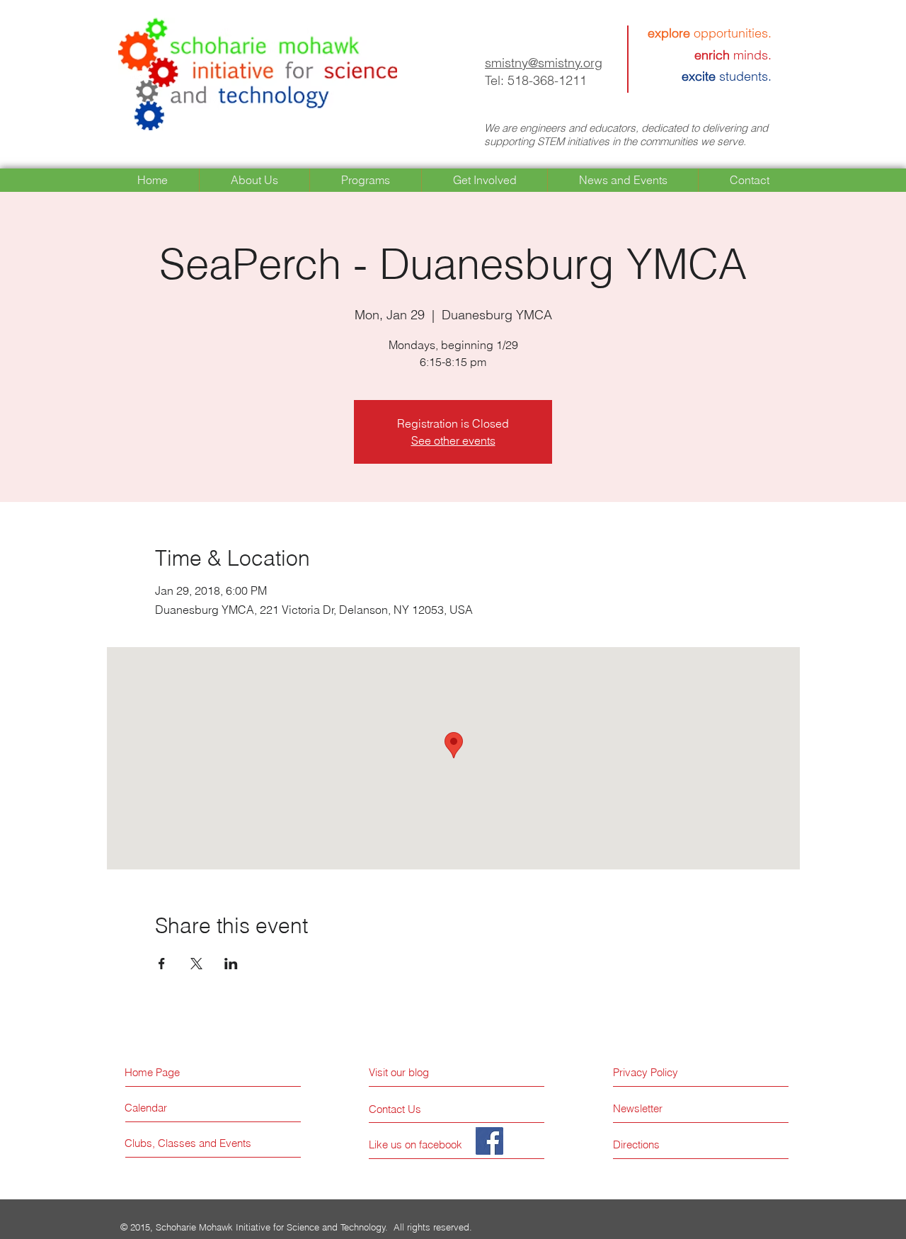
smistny (506, 63)
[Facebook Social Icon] (489, 1141)
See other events (453, 440)
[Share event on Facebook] (161, 963)
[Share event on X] (196, 963)
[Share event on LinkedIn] (231, 963)
